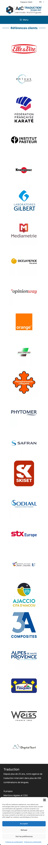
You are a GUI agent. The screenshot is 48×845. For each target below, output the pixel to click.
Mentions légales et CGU (15, 795)
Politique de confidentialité (14, 842)
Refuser (24, 830)
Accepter (24, 823)
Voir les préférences (24, 836)
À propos (7, 791)
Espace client (26, 2)
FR (40, 2)
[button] (44, 800)
